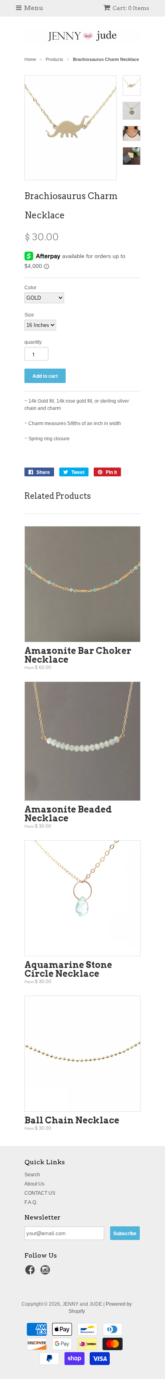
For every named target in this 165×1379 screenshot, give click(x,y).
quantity (33, 342)
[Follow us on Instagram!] (46, 1272)
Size (29, 315)
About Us (34, 1184)
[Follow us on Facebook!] (31, 1272)
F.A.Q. (30, 1202)
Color (30, 287)
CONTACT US (39, 1193)
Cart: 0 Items (131, 8)
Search (32, 1174)
